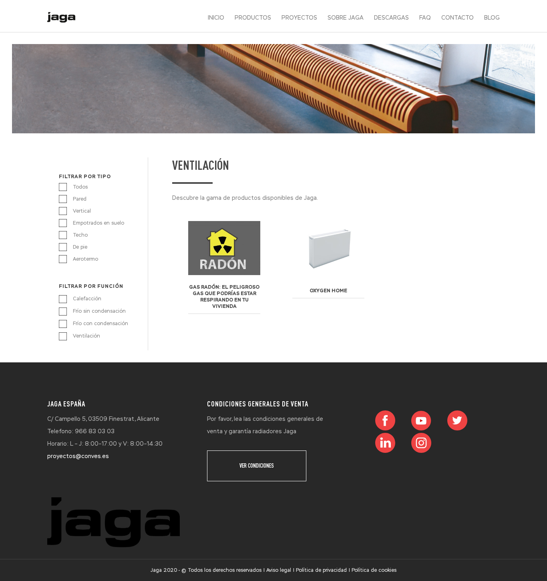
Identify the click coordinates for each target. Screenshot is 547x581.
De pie (80, 247)
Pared (79, 199)
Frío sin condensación (99, 311)
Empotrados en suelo (98, 223)
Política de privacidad (321, 570)
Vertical (82, 211)
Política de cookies (374, 570)
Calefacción (87, 299)
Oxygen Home (328, 290)
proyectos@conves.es (78, 456)
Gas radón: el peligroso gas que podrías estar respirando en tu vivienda (224, 297)
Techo (80, 235)
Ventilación (86, 336)
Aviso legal (278, 570)
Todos (80, 187)
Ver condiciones (256, 465)
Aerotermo (85, 259)
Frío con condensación (100, 323)
